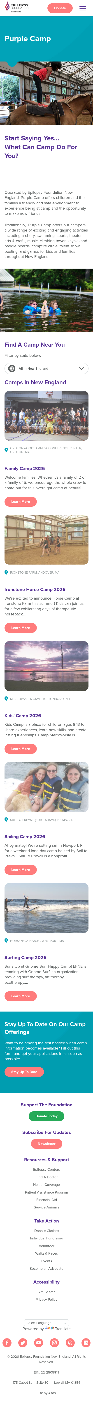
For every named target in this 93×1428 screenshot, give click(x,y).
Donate (60, 8)
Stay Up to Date (24, 1072)
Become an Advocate (46, 1268)
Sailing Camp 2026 (25, 836)
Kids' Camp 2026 (23, 716)
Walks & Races (46, 1253)
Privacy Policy (46, 1299)
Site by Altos (46, 1393)
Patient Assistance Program (46, 1192)
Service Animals (46, 1207)
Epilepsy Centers (46, 1169)
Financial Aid (46, 1200)
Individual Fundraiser (46, 1238)
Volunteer (46, 1246)
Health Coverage (46, 1184)
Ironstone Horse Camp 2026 (35, 589)
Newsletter (47, 1144)
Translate (63, 1328)
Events (46, 1261)
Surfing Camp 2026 (25, 957)
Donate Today (46, 1116)
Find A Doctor (47, 1177)
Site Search (47, 1292)
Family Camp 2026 (25, 468)
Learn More (20, 501)
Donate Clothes (46, 1231)
